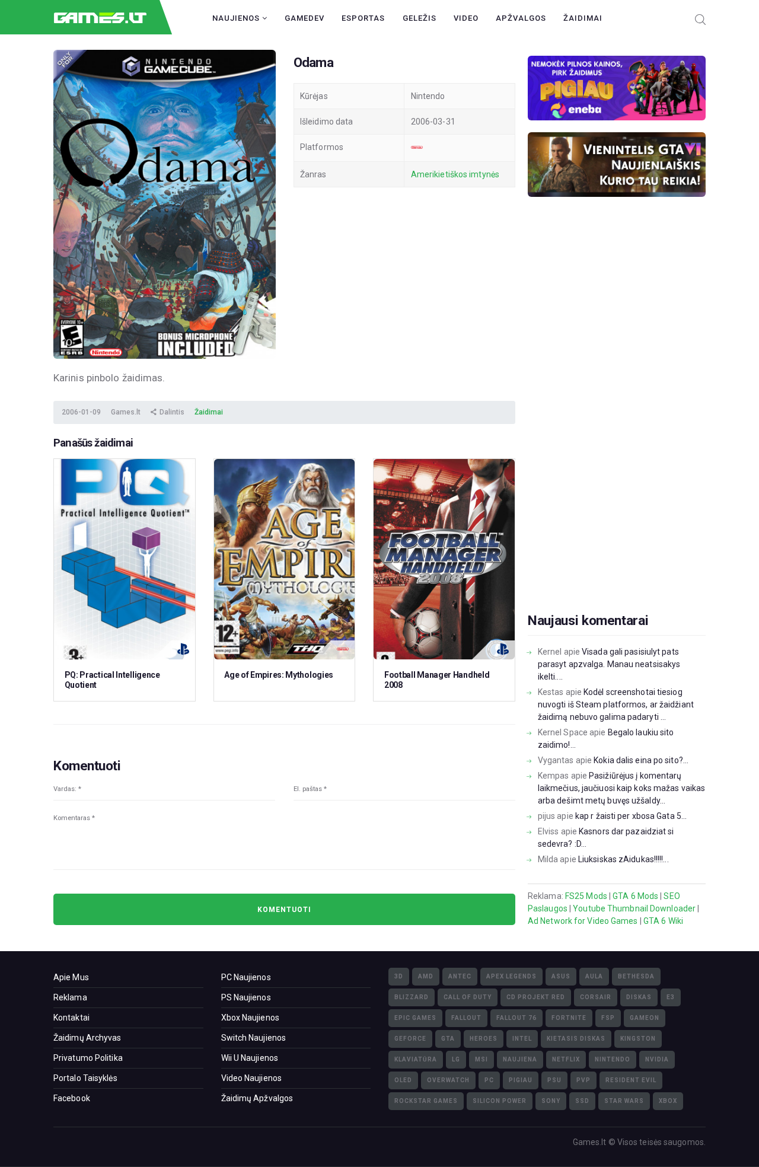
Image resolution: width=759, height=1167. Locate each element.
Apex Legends (511, 976)
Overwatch (448, 1080)
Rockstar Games (426, 1101)
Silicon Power (500, 1101)
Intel (522, 1038)
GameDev (304, 18)
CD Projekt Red (535, 997)
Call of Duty (468, 997)
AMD (425, 976)
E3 (670, 997)
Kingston (638, 1038)
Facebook (71, 1098)
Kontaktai (71, 1017)
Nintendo (612, 1059)
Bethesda (636, 976)
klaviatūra (415, 1059)
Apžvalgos (521, 18)
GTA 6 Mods (635, 896)
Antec (459, 976)
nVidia (657, 1059)
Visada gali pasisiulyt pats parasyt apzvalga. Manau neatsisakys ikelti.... (609, 664)
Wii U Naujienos (250, 1058)
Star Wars (624, 1101)
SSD (582, 1101)
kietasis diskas (576, 1038)
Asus (560, 976)
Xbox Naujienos (250, 1017)
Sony (550, 1101)
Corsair (595, 997)
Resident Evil (630, 1080)
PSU (554, 1080)
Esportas (363, 18)
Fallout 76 (516, 1018)
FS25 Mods (586, 896)
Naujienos (237, 18)
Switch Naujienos (253, 1037)
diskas (639, 997)
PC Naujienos (246, 977)
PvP (583, 1080)
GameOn (644, 1018)
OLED (403, 1080)
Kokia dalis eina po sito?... (641, 760)
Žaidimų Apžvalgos (257, 1098)
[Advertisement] (617, 423)
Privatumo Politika (88, 1058)
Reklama (70, 997)
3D (398, 976)
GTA (448, 1038)
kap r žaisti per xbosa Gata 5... (631, 816)
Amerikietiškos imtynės (455, 174)
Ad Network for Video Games (583, 921)
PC (489, 1080)
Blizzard (411, 997)
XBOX (668, 1101)
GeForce (410, 1038)
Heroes (484, 1038)
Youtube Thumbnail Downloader (634, 908)
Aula (594, 976)
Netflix (566, 1059)
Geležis (419, 18)
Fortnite (568, 1018)
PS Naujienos (246, 997)
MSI (481, 1059)
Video (466, 18)
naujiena (520, 1059)
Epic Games (415, 1018)
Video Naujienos (251, 1078)
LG (456, 1059)
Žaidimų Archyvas (87, 1037)
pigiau (520, 1080)
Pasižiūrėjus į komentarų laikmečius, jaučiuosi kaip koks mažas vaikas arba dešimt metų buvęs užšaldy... (621, 788)
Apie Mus (71, 977)
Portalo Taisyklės (85, 1078)
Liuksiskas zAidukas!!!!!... (623, 859)
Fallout (466, 1018)
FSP (608, 1018)
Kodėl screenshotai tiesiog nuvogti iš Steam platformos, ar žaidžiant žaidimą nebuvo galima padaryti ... (616, 704)
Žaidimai (582, 18)
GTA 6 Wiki (663, 921)
